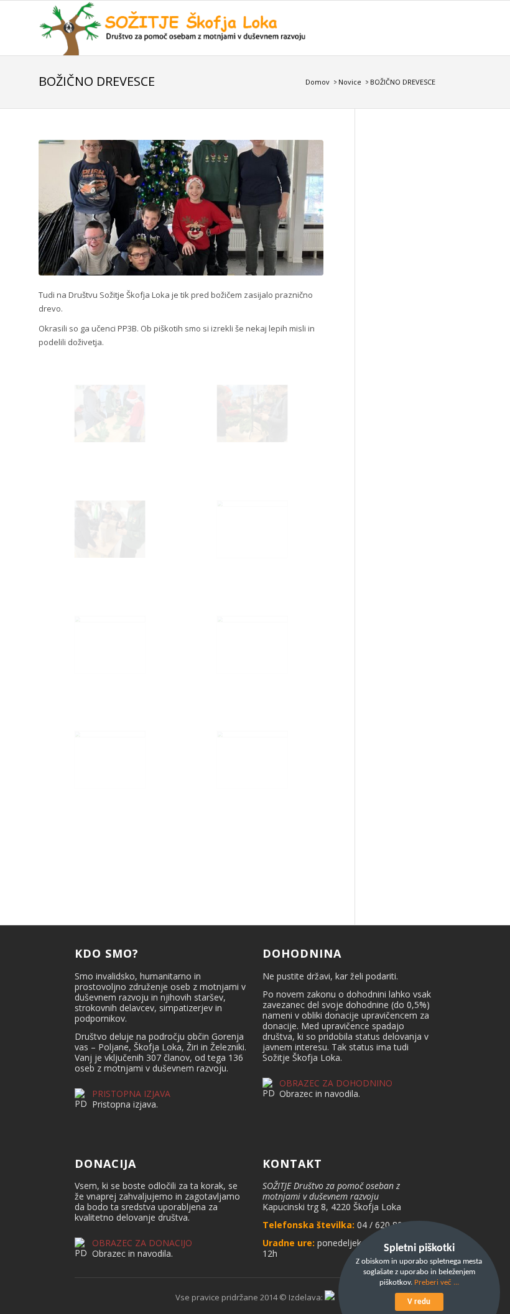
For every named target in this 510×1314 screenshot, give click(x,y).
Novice (349, 81)
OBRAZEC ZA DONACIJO (142, 1243)
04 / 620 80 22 (386, 1225)
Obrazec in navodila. (319, 1093)
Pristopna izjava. (125, 1104)
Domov (317, 81)
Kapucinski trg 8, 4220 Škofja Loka (331, 1207)
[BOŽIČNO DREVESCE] (181, 207)
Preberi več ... (436, 1283)
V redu (418, 1302)
